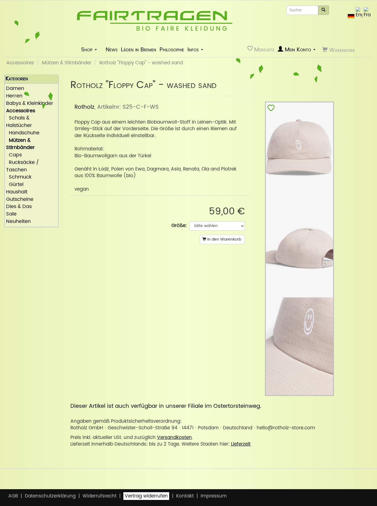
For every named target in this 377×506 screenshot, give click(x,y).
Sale (11, 214)
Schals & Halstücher (19, 121)
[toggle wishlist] (271, 109)
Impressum (214, 496)
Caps (14, 155)
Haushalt (16, 192)
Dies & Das (19, 207)
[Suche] (323, 10)
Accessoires (20, 63)
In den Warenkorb (223, 239)
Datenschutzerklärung (50, 496)
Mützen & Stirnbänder (66, 63)
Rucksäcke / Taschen (22, 166)
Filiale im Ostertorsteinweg (224, 406)
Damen (15, 88)
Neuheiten (18, 221)
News (112, 49)
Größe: (179, 225)
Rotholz (84, 107)
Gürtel (14, 184)
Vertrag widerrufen (146, 496)
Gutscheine (19, 199)
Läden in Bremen (138, 49)
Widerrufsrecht (99, 496)
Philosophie (172, 49)
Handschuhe (22, 133)
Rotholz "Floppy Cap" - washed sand (141, 63)
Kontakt (185, 496)
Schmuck (18, 177)
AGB (13, 496)
